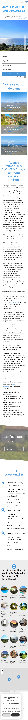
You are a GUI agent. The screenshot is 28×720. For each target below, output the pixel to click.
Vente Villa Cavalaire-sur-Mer (22, 597)
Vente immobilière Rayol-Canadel (13, 646)
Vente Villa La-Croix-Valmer (13, 630)
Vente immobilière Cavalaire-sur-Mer (4, 597)
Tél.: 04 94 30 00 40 (13, 522)
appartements (14, 302)
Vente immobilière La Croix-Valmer (23, 614)
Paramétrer (6, 715)
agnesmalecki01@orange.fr (15, 528)
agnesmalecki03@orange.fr (16, 549)
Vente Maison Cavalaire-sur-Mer (13, 597)
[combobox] (14, 56)
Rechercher (14, 74)
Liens (21, 710)
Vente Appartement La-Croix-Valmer (22, 630)
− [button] (2, 673)
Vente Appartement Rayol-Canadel (13, 661)
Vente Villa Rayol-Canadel (4, 661)
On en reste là (14, 696)
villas (6, 302)
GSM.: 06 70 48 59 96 (13, 525)
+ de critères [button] (19, 77)
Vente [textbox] (5, 56)
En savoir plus (14, 449)
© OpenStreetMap (24, 691)
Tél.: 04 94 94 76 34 (13, 499)
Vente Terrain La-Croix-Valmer (4, 646)
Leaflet (12, 691)
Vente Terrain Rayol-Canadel (22, 661)
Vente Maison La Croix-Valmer (4, 630)
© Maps (17, 691)
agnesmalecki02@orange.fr (16, 506)
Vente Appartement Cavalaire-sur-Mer (4, 614)
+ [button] (2, 670)
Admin (24, 710)
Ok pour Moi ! (15, 715)
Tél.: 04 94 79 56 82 (13, 543)
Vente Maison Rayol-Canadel (22, 646)
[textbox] (14, 61)
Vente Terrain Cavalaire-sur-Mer (13, 614)
